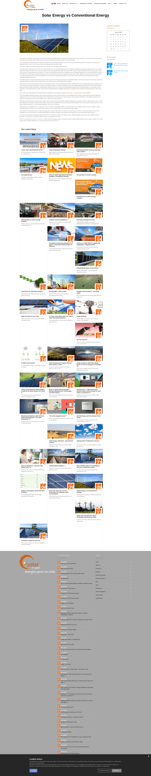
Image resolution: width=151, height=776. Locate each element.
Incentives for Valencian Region (32, 291)
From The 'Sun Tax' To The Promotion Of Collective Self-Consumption (59, 492)
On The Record (82, 339)
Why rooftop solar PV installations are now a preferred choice (88, 466)
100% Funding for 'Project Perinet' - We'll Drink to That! (61, 363)
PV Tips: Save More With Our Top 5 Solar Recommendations (61, 317)
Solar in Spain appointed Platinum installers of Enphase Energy (60, 175)
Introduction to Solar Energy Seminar (121, 71)
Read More (116, 770)
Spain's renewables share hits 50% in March (72, 741)
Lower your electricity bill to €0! (31, 150)
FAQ (97, 581)
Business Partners (100, 578)
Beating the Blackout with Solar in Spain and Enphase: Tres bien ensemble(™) (32, 417)
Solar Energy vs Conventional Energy (70, 753)
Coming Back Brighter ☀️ (57, 466)
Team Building (81, 316)
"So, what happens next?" (58, 416)
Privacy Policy (99, 595)
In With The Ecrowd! (28, 363)
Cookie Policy (99, 598)
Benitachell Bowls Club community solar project (72, 573)
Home (97, 562)
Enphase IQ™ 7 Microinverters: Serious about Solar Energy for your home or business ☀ (89, 391)
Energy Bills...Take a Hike (57, 291)
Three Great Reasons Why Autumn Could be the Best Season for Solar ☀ (33, 391)
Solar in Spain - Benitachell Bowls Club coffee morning (120, 64)
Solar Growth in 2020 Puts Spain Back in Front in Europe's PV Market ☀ (89, 364)
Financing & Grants (100, 575)
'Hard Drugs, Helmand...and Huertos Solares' (72, 717)
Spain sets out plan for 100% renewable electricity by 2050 (86, 516)
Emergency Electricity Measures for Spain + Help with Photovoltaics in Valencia (61, 244)
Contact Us (98, 568)
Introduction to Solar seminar (86, 175)
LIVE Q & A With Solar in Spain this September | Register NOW (88, 244)
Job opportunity (26, 175)
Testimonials (99, 588)
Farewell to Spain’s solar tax (30, 540)
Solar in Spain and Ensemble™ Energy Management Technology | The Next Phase (60, 391)
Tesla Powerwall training (57, 150)
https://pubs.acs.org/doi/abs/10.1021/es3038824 (79, 92)
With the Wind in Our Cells (30, 316)
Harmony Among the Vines (86, 220)
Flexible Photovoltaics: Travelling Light (70, 639)
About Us (98, 565)
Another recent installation (58, 220)
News (97, 585)
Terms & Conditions (100, 591)
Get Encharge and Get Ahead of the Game (71, 712)
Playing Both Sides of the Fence (87, 268)
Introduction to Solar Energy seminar (70, 593)
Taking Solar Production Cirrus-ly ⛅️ (70, 722)
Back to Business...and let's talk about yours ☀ (72, 727)
